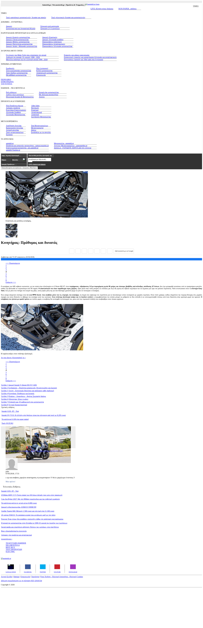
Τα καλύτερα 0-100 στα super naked (15, 419)
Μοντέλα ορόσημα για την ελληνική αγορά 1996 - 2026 (27, 60)
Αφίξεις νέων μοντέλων (15, 95)
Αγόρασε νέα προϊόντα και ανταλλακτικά (16, 535)
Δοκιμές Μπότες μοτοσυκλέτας (17, 42)
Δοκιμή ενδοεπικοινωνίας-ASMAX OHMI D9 (18, 507)
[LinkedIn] (103, 251)
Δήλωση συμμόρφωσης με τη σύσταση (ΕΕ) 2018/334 (21, 581)
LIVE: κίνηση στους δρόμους (37, 164)
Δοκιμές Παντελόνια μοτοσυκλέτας (19, 44)
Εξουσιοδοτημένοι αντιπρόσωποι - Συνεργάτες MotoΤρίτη (19, 168)
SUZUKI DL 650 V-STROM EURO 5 (20, 451)
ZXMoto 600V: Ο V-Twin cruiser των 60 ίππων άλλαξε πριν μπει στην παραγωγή (31, 495)
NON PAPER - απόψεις (127, 9)
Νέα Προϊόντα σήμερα (14, 106)
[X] (78, 251)
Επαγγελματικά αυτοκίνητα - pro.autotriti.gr (22, 148)
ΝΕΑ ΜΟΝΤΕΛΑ (13, 545)
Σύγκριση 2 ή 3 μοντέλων (50, 29)
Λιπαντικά (35, 115)
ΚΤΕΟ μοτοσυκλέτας (44, 71)
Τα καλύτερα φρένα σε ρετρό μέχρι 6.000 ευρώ (19, 503)
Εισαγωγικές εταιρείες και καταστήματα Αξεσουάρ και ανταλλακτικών (90, 57)
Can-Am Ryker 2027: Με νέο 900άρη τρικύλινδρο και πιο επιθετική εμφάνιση (30, 499)
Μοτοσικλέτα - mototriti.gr (64, 143)
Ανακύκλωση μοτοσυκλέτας (47, 73)
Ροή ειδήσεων (11, 92)
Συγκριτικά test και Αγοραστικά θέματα (20, 29)
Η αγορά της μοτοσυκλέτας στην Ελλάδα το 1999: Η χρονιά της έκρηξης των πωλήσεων (34, 523)
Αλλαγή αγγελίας (12, 130)
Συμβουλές (10, 68)
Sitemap (16, 577)
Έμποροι (9, 135)
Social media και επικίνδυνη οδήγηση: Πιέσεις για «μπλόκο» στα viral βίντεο (30, 527)
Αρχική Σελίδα (6, 577)
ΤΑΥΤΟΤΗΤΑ (6, 84)
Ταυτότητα (35, 577)
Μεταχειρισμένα (37, 128)
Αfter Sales (35, 106)
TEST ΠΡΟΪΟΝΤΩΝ (14, 549)
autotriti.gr (10, 143)
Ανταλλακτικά (36, 112)
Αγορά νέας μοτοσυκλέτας (49, 92)
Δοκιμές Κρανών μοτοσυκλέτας (18, 37)
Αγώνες (42, 97)
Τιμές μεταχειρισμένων (14, 132)
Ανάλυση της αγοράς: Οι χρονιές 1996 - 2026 (23, 57)
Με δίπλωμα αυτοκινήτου (48, 95)
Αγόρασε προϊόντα (13, 108)
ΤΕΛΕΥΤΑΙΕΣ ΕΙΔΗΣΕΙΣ (16, 543)
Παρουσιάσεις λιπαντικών (52, 42)
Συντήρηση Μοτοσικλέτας (41, 117)
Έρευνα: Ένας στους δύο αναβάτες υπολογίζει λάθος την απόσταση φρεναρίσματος (32, 519)
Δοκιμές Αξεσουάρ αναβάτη (52, 40)
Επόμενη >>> (11, 282)
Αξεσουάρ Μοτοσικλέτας (15, 115)
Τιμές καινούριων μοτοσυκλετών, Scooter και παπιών (26, 17)
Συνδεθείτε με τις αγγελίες (41, 132)
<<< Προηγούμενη (13, 263)
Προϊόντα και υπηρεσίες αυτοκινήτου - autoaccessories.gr (27, 146)
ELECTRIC (10, 552)
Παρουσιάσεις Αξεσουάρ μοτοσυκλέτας (57, 46)
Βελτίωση (35, 108)
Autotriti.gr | (42, 5)
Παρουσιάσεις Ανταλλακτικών (53, 44)
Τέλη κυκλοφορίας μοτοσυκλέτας (18, 71)
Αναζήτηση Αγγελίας (13, 126)
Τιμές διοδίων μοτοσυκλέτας (17, 73)
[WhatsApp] (97, 251)
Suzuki (17, 385)
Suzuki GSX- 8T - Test (10, 411)
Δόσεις (33, 130)
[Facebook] (71, 251)
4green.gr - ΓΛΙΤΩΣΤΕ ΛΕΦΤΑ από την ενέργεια (72, 148)
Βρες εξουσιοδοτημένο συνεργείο (14, 531)
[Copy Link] (109, 251)
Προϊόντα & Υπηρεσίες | (70, 5)
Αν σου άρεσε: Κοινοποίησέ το (13, 358)
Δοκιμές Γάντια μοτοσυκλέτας (17, 40)
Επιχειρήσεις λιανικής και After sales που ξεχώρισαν (83, 60)
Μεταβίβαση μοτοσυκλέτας (16, 75)
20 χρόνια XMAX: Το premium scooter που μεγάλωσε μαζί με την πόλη (28, 515)
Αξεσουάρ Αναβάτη (13, 112)
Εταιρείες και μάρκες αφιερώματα (76, 55)
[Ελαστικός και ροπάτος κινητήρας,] (47, 217)
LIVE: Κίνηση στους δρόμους (102, 9)
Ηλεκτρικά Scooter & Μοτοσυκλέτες (20, 97)
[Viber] (90, 251)
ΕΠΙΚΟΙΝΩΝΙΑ (7, 82)
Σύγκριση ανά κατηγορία (49, 26)
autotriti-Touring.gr (13, 150)
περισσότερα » (6, 539)
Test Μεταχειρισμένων (39, 126)
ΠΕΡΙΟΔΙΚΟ (6, 80)
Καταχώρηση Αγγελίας (14, 128)
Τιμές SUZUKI (7, 423)
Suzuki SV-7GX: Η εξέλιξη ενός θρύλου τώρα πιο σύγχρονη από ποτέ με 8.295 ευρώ (34, 415)
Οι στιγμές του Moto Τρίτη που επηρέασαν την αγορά (26, 55)
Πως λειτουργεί (42, 68)
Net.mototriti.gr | (54, 5)
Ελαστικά (34, 110)
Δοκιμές (9, 26)
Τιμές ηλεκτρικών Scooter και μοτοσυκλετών (68, 17)
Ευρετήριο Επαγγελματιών (16, 110)
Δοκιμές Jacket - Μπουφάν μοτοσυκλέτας (21, 46)
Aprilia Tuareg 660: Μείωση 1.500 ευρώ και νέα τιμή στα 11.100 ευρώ (27, 511)
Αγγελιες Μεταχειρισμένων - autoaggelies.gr (70, 146)
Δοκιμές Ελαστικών (49, 37)
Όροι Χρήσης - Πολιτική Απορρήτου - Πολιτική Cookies (61, 577)
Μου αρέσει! (10, 482)
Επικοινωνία (41, 75)
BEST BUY (10, 547)
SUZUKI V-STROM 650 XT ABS (49, 451)
